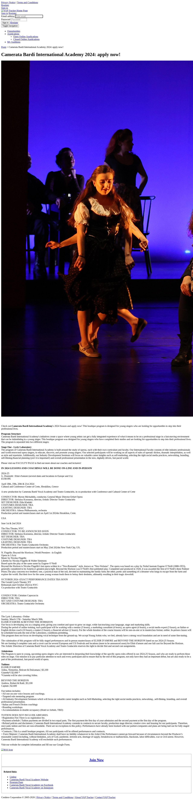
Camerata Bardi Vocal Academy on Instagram (31, 787)
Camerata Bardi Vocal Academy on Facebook (31, 785)
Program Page (16, 782)
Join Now (96, 760)
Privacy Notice (8, 2)
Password (5, 19)
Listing (13, 777)
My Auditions (13, 42)
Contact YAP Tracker (105, 797)
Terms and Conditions (27, 2)
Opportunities (13, 31)
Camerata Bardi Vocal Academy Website (29, 779)
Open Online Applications (25, 36)
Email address (7, 16)
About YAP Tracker (84, 797)
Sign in (4, 8)
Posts (3, 47)
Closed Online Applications (26, 39)
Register (5, 5)
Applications (13, 34)
